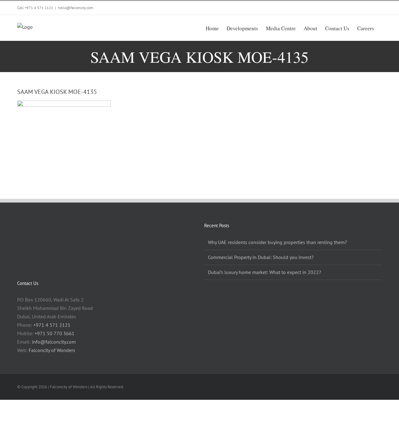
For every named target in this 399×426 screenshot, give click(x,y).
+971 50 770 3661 (55, 333)
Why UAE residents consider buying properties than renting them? (277, 242)
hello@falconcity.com (75, 7)
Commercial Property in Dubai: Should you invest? (261, 257)
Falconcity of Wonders (52, 350)
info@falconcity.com (54, 342)
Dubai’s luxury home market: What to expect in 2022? (264, 272)
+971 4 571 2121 (39, 7)
